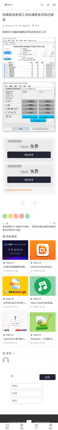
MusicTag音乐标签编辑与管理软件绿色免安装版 (42, 302)
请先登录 (29, 154)
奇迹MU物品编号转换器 (44, 226)
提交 (47, 377)
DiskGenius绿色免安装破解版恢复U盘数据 (42, 266)
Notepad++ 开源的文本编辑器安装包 (42, 338)
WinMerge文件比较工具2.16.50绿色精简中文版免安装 (15, 302)
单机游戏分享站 (8, 5)
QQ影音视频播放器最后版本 (15, 266)
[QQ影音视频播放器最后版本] (15, 250)
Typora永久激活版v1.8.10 (15, 338)
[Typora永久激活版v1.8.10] (15, 322)
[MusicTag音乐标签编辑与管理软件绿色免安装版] (43, 286)
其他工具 (26, 25)
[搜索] (41, 4)
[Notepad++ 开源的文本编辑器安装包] (43, 322)
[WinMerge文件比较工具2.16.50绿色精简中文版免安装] (15, 286)
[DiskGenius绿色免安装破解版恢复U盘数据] (43, 250)
